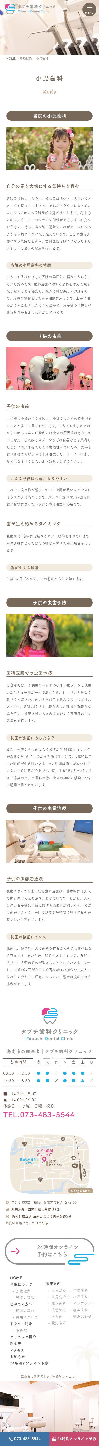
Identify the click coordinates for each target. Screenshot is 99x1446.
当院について (21, 1284)
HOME (11, 58)
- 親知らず (57, 1323)
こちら (43, 1223)
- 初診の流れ (24, 1310)
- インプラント (82, 1303)
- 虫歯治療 (57, 1290)
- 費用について (25, 1317)
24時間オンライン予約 (29, 1363)
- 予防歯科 (79, 1290)
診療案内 (26, 58)
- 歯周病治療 (59, 1297)
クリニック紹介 (23, 1337)
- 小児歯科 (79, 1297)
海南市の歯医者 (32, 1376)
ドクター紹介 (21, 1324)
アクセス (17, 1350)
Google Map (80, 1190)
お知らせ (17, 1357)
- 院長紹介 (22, 1330)
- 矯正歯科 (57, 1303)
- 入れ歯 (55, 1316)
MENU (89, 12)
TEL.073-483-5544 (39, 1114)
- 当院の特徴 (24, 1297)
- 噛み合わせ (81, 1316)
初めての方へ (21, 1304)
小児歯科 (42, 58)
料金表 (15, 1343)
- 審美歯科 (79, 1310)
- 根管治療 (57, 1310)
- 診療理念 (22, 1291)
